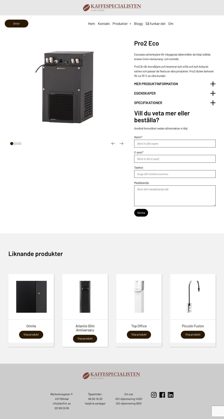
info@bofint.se (62, 403)
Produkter (122, 24)
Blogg (138, 24)
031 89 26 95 (62, 408)
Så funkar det (155, 24)
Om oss (128, 394)
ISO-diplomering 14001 (128, 399)
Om (170, 24)
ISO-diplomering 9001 (129, 403)
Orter (16, 23)
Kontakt (104, 24)
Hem (91, 24)
